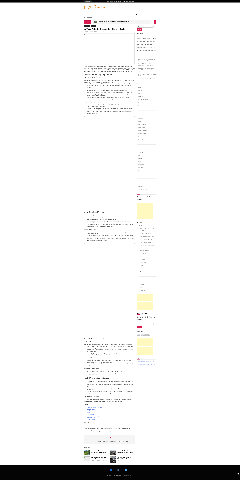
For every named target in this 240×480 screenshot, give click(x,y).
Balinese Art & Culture (142, 139)
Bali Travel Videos (142, 133)
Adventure (93, 14)
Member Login (128, 1)
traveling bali (151, 364)
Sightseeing (120, 1)
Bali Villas (140, 136)
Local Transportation (144, 268)
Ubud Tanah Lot (143, 256)
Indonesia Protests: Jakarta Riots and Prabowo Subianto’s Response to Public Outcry (125, 459)
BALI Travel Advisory (142, 124)
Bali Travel (140, 121)
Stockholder (140, 186)
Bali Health (140, 102)
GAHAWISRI (141, 152)
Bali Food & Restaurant (143, 99)
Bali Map (140, 108)
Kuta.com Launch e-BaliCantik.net (147, 239)
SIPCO (139, 180)
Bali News (93, 26)
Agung (138, 361)
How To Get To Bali (144, 274)
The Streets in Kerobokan (145, 233)
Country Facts (143, 262)
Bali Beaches (141, 96)
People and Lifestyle (144, 278)
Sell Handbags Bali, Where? (146, 250)
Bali (139, 361)
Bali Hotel (140, 105)
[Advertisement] (141, 207)
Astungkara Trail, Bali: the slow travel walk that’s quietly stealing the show (114, 21)
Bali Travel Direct (141, 127)
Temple (136, 14)
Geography (142, 290)
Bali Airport (87, 26)
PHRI (139, 161)
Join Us (133, 1)
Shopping (115, 1)
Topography (142, 284)
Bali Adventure (141, 90)
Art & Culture (100, 14)
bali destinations (143, 361)
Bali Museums (141, 111)
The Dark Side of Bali (142, 189)
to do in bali (147, 364)
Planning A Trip (141, 164)
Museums (130, 14)
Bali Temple (140, 118)
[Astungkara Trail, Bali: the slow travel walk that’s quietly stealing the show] (95, 22)
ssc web (86, 31)
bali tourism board (148, 361)
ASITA (139, 87)
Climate (141, 287)
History (141, 265)
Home (108, 1)
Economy (142, 271)
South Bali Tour (143, 253)
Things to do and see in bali (141, 364)
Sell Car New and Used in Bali (146, 242)
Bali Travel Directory (142, 130)
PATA (139, 155)
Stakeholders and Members (144, 183)
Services (111, 1)
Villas (141, 14)
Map (120, 14)
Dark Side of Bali (147, 14)
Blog (124, 1)
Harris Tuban (142, 259)
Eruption (152, 361)
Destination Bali (141, 146)
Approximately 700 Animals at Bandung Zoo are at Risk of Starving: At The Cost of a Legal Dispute (147, 70)
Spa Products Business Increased (147, 236)
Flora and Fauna (143, 281)
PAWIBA (140, 158)
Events (139, 149)
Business (140, 142)
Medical (125, 14)
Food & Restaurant (109, 14)
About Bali (86, 14)
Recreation (140, 167)
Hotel (116, 14)
